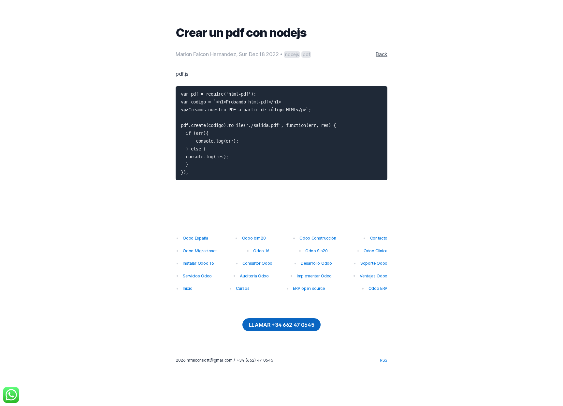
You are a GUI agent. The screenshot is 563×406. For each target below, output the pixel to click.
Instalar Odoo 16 (198, 263)
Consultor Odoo (257, 263)
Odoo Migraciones (200, 250)
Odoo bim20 (254, 238)
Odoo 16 (261, 250)
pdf (306, 54)
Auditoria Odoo (254, 275)
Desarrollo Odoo (316, 263)
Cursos (242, 288)
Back (381, 54)
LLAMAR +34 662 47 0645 (281, 324)
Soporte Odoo (373, 263)
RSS (383, 360)
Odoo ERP (377, 288)
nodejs (292, 54)
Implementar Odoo (314, 275)
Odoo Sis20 (316, 250)
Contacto (378, 238)
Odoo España (195, 238)
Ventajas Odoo (373, 275)
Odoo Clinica (375, 250)
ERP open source (309, 288)
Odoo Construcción (317, 238)
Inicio (187, 288)
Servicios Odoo (197, 275)
